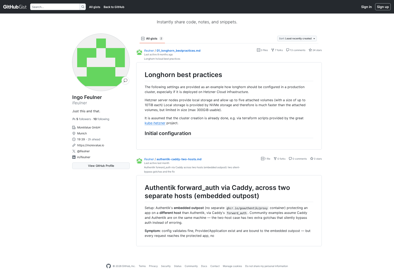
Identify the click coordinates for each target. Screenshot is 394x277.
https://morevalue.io (90, 145)
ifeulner (149, 50)
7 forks (278, 50)
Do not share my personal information (266, 266)
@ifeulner (83, 151)
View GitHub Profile (101, 165)
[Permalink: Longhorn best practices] (142, 75)
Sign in (366, 7)
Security (166, 266)
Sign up (383, 7)
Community (191, 266)
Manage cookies (232, 266)
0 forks (281, 158)
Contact (215, 266)
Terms (142, 266)
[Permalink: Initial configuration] (142, 133)
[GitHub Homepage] (108, 266)
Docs (204, 266)
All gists (94, 7)
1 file (267, 158)
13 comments (297, 50)
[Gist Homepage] (15, 6)
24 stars (317, 50)
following (101, 119)
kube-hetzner (155, 123)
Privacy (153, 266)
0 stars (317, 158)
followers (84, 119)
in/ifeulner (83, 157)
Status (177, 266)
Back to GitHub (114, 7)
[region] (229, 106)
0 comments (299, 158)
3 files (264, 50)
